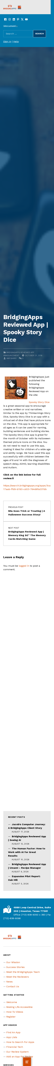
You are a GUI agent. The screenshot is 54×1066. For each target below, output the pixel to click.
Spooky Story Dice (39, 402)
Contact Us (12, 986)
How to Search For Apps (20, 1042)
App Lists (11, 1037)
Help (16, 41)
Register (11, 1016)
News (9, 981)
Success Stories (15, 967)
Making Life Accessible (19, 1007)
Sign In (7, 41)
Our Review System (17, 1051)
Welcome (11, 1002)
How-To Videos (14, 1011)
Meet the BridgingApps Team (23, 972)
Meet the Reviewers (17, 976)
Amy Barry (11, 358)
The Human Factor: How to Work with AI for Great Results (26, 852)
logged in (24, 565)
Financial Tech (14, 1046)
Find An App (13, 1032)
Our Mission (13, 962)
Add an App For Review (19, 1056)
